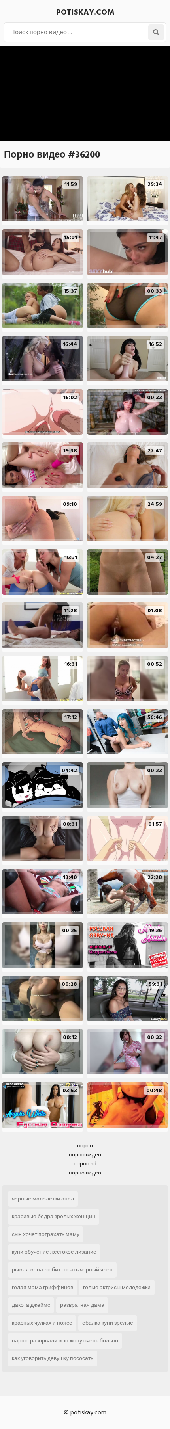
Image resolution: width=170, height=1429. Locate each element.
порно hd (85, 1163)
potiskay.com (85, 12)
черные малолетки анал (43, 1198)
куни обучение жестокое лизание (54, 1251)
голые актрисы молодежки (117, 1287)
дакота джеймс (31, 1305)
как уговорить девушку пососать (52, 1358)
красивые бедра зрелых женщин (53, 1216)
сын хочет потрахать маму (45, 1234)
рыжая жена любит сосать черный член (62, 1269)
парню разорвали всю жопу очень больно (65, 1340)
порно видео (85, 1154)
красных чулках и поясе (42, 1322)
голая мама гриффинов (42, 1287)
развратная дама (82, 1305)
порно (85, 1145)
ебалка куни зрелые (107, 1322)
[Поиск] (156, 32)
